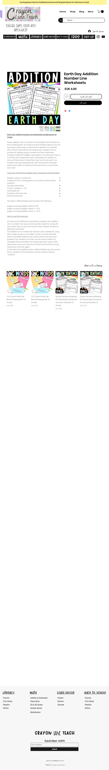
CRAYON (44, 733)
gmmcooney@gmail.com (55, 761)
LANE (57, 733)
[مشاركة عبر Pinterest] (65, 111)
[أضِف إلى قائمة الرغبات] (66, 96)
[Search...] (60, 20)
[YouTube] (103, 37)
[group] (54, 290)
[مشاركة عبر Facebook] (69, 111)
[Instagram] (98, 37)
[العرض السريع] (91, 282)
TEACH (67, 733)
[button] (100, 11)
